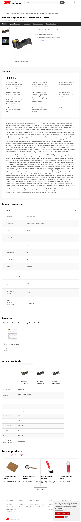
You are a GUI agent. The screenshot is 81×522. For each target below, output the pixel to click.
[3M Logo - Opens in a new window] (13, 2)
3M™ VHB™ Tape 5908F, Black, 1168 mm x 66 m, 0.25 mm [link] (24, 382)
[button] (70, 517)
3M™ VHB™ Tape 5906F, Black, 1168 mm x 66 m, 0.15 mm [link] (40, 382)
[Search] (62, 2)
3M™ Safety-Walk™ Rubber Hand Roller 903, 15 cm (49, 482)
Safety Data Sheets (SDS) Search (37, 504)
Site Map (50, 509)
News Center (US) (23, 504)
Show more (40, 489)
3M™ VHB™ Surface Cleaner (68, 481)
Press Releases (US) (23, 506)
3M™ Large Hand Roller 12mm (31, 481)
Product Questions (52, 504)
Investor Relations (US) (11, 509)
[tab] (5, 323)
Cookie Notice (59, 510)
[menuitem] (4, 24)
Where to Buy (51, 506)
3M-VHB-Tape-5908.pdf (12, 344)
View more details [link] (39, 40)
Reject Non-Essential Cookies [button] (63, 513)
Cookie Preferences (26, 518)
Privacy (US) (18, 518)
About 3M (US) (9, 504)
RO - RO (71, 2)
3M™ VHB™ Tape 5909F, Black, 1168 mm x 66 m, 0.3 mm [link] (56, 382)
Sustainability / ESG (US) (11, 511)
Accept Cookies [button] (60, 517)
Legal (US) (13, 518)
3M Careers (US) (9, 506)
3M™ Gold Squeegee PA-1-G (12, 481)
